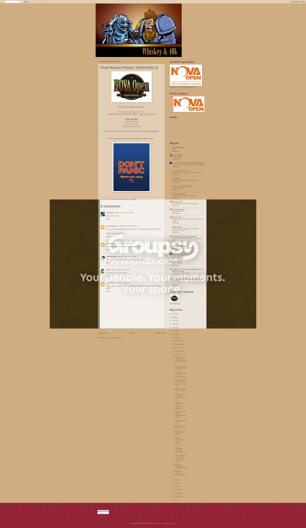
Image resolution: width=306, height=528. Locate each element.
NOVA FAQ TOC (131, 124)
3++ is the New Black (179, 171)
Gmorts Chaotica (112, 226)
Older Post (160, 333)
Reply (108, 219)
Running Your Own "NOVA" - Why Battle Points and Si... (180, 360)
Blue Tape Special (177, 263)
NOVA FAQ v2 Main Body (131, 126)
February (177, 496)
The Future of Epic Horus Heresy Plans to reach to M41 (188, 165)
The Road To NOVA (179, 194)
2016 (174, 317)
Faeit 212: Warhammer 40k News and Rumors (187, 163)
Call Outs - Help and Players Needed (180, 390)
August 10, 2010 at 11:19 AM (124, 213)
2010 (174, 338)
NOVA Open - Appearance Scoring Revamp (180, 466)
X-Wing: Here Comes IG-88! (180, 273)
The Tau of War (177, 202)
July (175, 479)
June (175, 483)
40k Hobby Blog (177, 147)
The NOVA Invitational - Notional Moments (179, 440)
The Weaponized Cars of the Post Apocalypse (185, 203)
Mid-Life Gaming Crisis (180, 254)
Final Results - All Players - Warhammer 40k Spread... (180, 414)
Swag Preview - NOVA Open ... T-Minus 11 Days (180, 473)
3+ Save (175, 285)
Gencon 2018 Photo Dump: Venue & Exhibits (185, 180)
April (176, 489)
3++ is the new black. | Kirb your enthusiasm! (187, 279)
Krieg (173, 149)
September (177, 351)
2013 (174, 327)
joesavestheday (177, 155)
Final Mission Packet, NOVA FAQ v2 (179, 432)
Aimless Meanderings (178, 256)
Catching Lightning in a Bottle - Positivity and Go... (180, 396)
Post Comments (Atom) (114, 337)
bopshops (158, 523)
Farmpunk (109, 213)
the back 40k (176, 178)
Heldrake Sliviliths (177, 211)
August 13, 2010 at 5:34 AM (120, 270)
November (177, 344)
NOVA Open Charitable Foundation (184, 236)
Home (132, 333)
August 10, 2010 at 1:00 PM (128, 226)
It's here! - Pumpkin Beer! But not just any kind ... (180, 368)
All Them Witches (177, 157)
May (175, 486)
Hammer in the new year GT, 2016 (182, 248)
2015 (174, 321)
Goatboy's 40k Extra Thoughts (182, 186)
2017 (174, 314)
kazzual (109, 243)
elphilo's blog (176, 227)
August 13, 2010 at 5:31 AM (126, 256)
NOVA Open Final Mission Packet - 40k (131, 112)
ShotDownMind (111, 256)
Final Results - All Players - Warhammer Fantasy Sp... (179, 405)
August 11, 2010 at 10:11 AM (122, 243)
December (177, 341)
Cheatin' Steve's (177, 217)
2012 (174, 331)
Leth (107, 283)
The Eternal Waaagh (179, 246)
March (176, 493)
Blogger (172, 523)
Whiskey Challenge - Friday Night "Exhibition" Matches (180, 458)
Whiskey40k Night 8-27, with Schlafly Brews (180, 375)
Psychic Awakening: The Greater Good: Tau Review (187, 172)
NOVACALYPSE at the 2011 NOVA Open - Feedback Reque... (180, 382)
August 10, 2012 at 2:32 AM (119, 283)
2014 (174, 324)
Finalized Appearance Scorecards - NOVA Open (178, 449)
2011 (174, 334)
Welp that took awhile (178, 188)
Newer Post (103, 333)
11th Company (177, 262)
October (177, 347)
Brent (108, 270)
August (176, 354)
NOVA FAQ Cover (131, 121)
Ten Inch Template (178, 209)
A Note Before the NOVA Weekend (180, 426)
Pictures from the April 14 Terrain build (183, 196)
